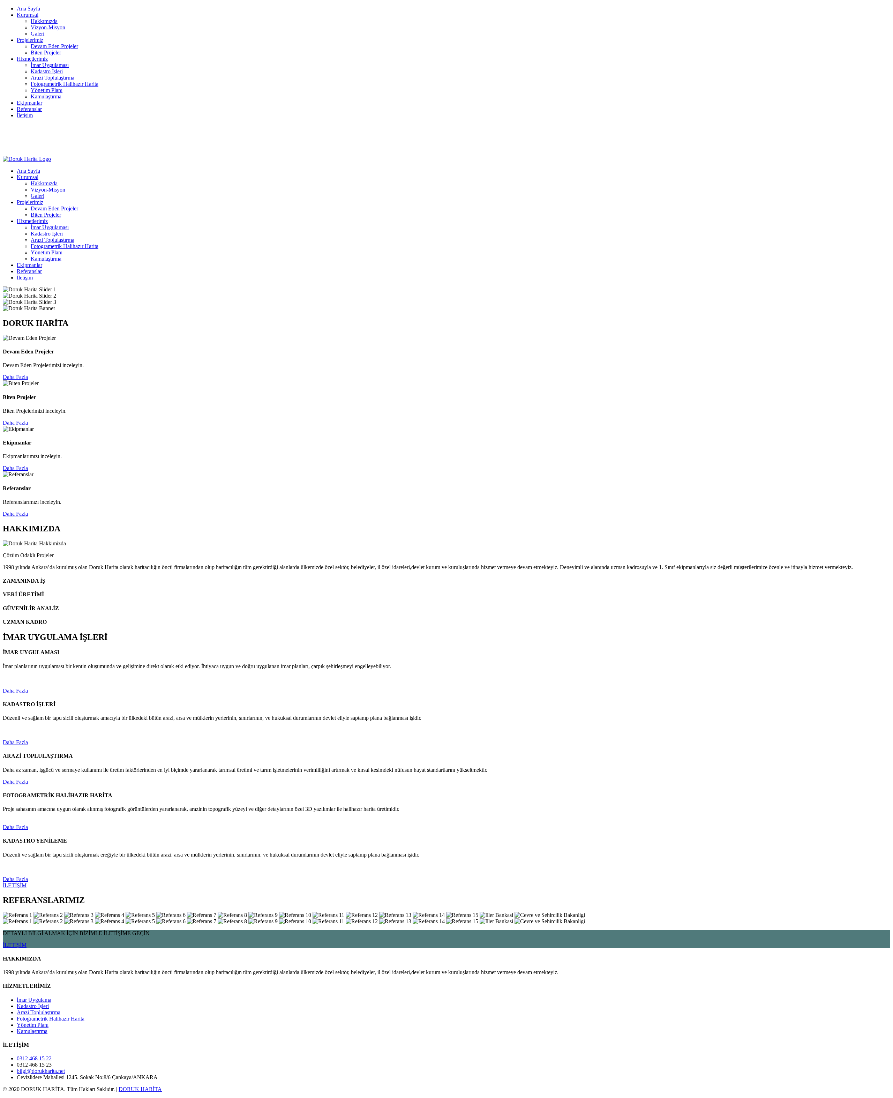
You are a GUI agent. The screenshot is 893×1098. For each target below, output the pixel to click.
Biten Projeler (46, 52)
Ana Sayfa (28, 9)
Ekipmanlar (29, 103)
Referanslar (29, 109)
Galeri (37, 34)
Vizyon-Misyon (48, 27)
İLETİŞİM (15, 885)
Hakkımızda (44, 21)
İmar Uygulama (34, 1000)
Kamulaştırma (46, 96)
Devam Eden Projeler (54, 46)
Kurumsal (27, 15)
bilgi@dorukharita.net (41, 127)
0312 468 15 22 (34, 133)
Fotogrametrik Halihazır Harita (64, 84)
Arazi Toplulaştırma (52, 78)
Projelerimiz (30, 40)
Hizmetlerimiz (32, 59)
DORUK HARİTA (140, 1089)
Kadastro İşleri (47, 71)
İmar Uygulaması (50, 65)
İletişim (25, 115)
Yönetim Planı (46, 90)
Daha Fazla (15, 377)
